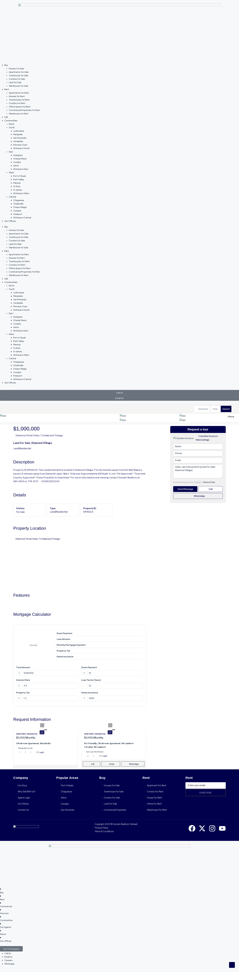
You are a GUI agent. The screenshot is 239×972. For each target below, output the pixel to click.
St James (17, 189)
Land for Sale (15, 82)
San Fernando (19, 137)
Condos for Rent (17, 103)
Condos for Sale (17, 78)
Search (226, 409)
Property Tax (23, 692)
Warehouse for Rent (18, 113)
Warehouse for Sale (18, 85)
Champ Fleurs (20, 158)
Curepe (17, 162)
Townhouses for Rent (19, 99)
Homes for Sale (16, 68)
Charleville (18, 203)
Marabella (18, 134)
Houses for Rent (17, 96)
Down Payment (89, 667)
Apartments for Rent (19, 92)
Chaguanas (18, 200)
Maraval (16, 182)
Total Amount (23, 667)
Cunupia (17, 210)
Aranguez (18, 155)
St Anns (16, 186)
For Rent (42, 732)
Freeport (17, 214)
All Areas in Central (22, 217)
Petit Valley (18, 179)
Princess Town (20, 144)
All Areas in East (20, 169)
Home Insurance (89, 692)
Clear (215, 409)
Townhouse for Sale (18, 75)
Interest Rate (23, 680)
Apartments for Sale (18, 72)
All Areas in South (21, 148)
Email (111, 764)
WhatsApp (199, 495)
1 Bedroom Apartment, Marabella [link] (33, 743)
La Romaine (18, 130)
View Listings (202, 439)
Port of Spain (19, 176)
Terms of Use (209, 482)
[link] (45, 729)
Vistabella (18, 141)
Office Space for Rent (19, 106)
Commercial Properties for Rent (24, 110)
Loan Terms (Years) (91, 680)
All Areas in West (21, 193)
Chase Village (20, 207)
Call (92, 764)
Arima (16, 165)
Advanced (203, 409)
